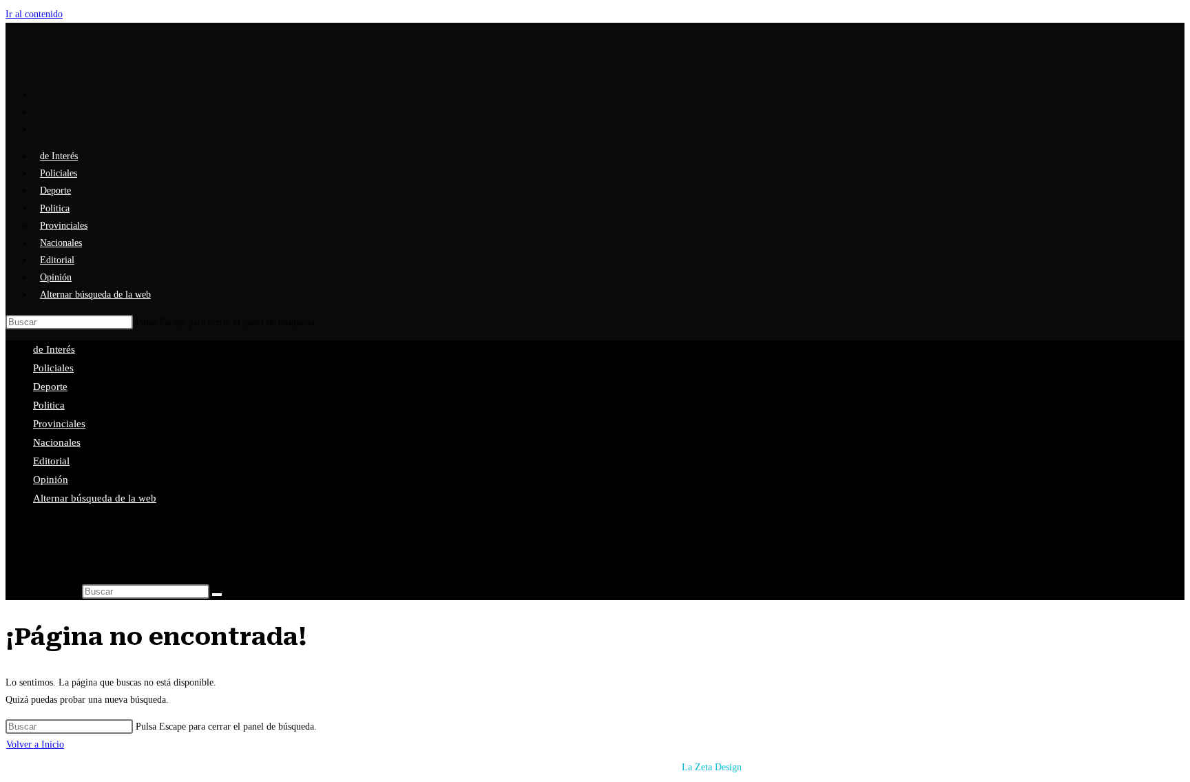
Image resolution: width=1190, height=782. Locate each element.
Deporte (50, 386)
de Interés (54, 349)
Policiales (53, 367)
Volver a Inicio (35, 744)
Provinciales (59, 423)
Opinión (50, 479)
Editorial (51, 460)
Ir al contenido (34, 14)
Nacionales (57, 442)
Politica (49, 405)
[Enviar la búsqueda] (217, 594)
